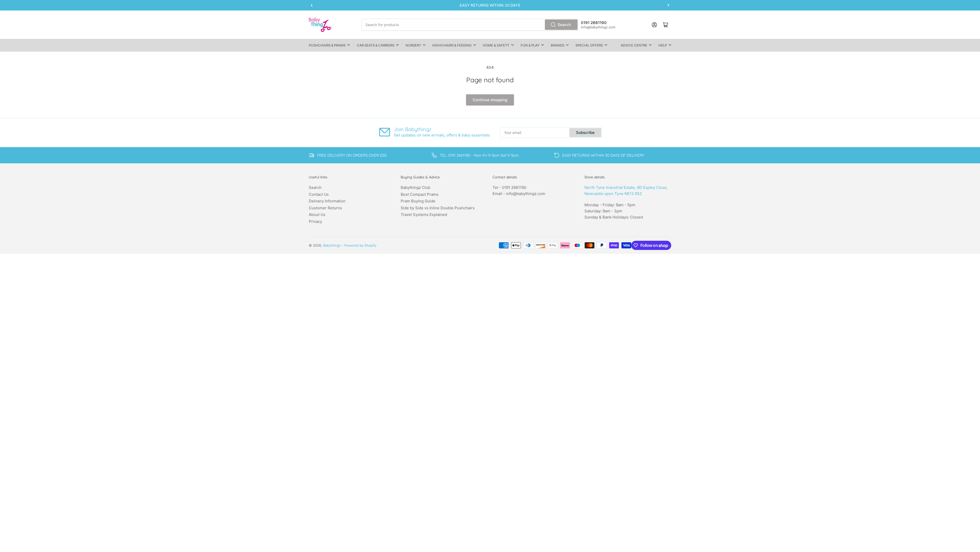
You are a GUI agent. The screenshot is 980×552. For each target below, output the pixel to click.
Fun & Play (530, 45)
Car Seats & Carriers (375, 45)
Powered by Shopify (360, 245)
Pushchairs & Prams (327, 45)
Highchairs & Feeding (452, 45)
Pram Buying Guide (418, 201)
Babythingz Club (415, 187)
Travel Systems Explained (424, 214)
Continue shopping (490, 99)
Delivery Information (327, 201)
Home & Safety (496, 45)
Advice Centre (634, 45)
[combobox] (469, 25)
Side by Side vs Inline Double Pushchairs (438, 207)
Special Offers (589, 45)
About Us (317, 214)
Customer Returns (325, 207)
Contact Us (319, 194)
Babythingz (332, 245)
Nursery (413, 45)
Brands (557, 45)
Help (662, 45)
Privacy (315, 221)
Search (564, 24)
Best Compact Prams (419, 194)
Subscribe (585, 132)
